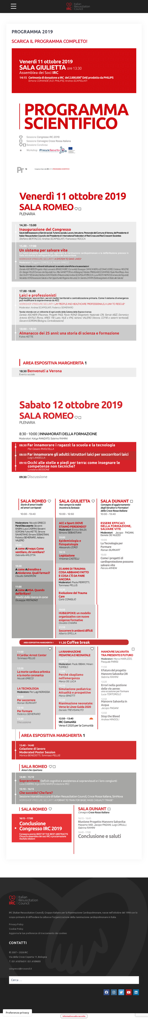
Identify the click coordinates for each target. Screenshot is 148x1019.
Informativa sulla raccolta (74, 1016)
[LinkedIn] (136, 992)
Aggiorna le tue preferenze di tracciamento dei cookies (38, 933)
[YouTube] (129, 992)
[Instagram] (114, 992)
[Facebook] (106, 992)
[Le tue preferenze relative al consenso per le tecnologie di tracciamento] (17, 1012)
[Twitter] (121, 992)
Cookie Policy (16, 929)
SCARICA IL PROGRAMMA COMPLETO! (49, 41)
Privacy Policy (16, 924)
